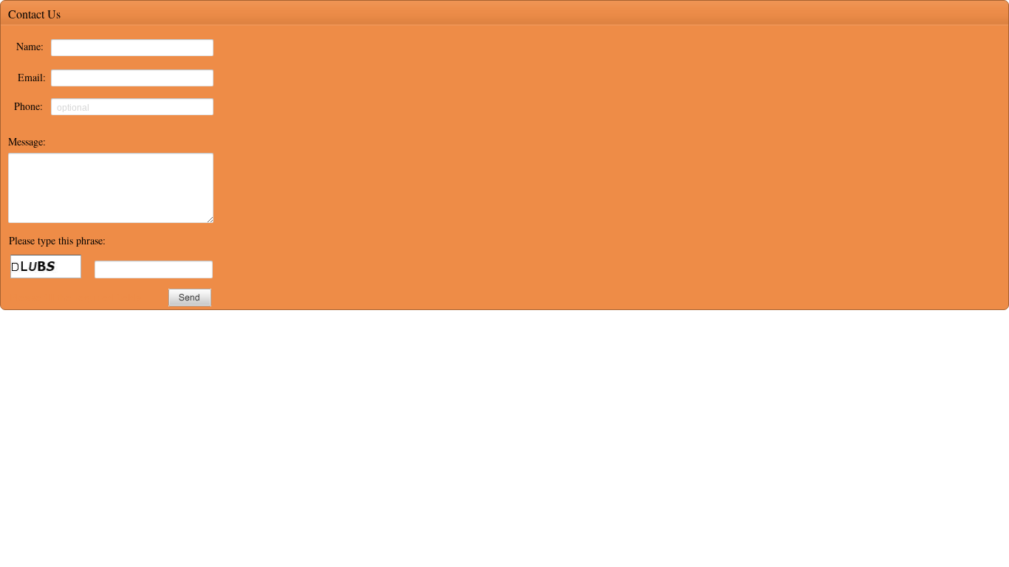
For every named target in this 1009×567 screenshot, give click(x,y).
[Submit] (189, 297)
